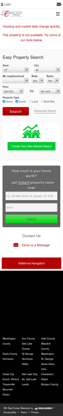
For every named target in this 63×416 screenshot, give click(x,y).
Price (6, 86)
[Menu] (58, 14)
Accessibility (10, 412)
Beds (34, 76)
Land (34, 101)
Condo (22, 101)
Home (8, 101)
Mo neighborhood (13, 76)
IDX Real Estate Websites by (19, 408)
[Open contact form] (59, 4)
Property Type (11, 97)
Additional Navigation (31, 263)
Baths (50, 76)
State (6, 65)
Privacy (35, 412)
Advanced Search (45, 111)
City (36, 65)
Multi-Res (49, 101)
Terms (24, 412)
